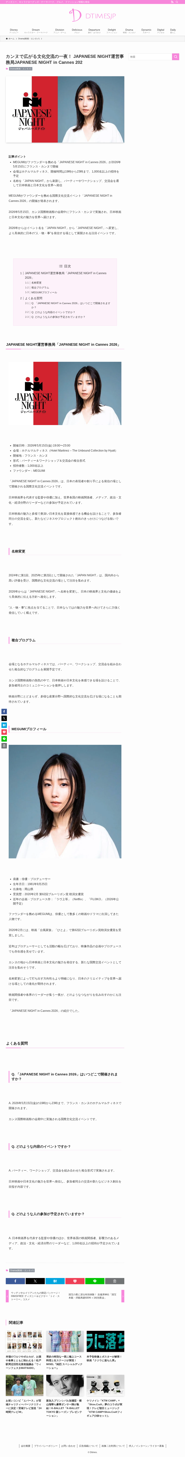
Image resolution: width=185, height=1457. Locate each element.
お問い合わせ (68, 1446)
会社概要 (25, 1446)
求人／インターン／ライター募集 (146, 1446)
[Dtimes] (92, 15)
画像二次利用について (113, 1446)
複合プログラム (40, 287)
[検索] (177, 2)
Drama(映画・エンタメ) (20, 69)
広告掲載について (88, 1446)
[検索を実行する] (175, 56)
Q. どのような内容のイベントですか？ (53, 312)
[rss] (172, 2)
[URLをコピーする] (114, 1281)
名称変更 (36, 282)
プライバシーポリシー (46, 1446)
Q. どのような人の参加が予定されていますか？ (58, 316)
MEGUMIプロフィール (44, 292)
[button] (15, 1281)
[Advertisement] (154, 89)
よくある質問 (33, 298)
